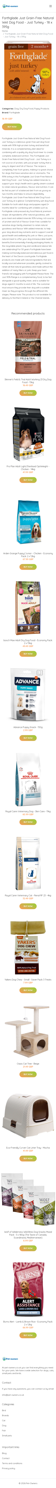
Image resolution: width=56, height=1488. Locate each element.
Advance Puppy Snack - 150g (28, 727)
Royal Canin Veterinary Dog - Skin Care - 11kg (28, 811)
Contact (6, 1458)
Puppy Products (41, 108)
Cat (3, 1420)
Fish (4, 1430)
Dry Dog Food (26, 108)
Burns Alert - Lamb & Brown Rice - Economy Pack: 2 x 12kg (28, 1323)
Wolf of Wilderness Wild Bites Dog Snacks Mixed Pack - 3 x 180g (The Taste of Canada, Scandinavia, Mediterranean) (28, 1235)
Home (5, 31)
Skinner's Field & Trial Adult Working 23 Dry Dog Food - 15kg (28, 381)
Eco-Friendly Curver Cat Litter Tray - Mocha (28, 1147)
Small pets (7, 1435)
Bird (4, 1410)
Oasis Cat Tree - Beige (28, 1063)
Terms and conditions (12, 1463)
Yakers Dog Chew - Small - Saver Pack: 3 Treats (28, 979)
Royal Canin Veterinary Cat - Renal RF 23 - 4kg (28, 895)
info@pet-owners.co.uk (13, 1395)
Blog (4, 1453)
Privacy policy (8, 1468)
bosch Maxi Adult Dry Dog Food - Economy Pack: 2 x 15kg (28, 642)
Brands (5, 1415)
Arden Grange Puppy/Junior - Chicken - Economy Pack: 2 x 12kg (28, 555)
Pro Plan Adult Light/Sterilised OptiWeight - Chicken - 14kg (28, 468)
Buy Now (12, 127)
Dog (16, 108)
